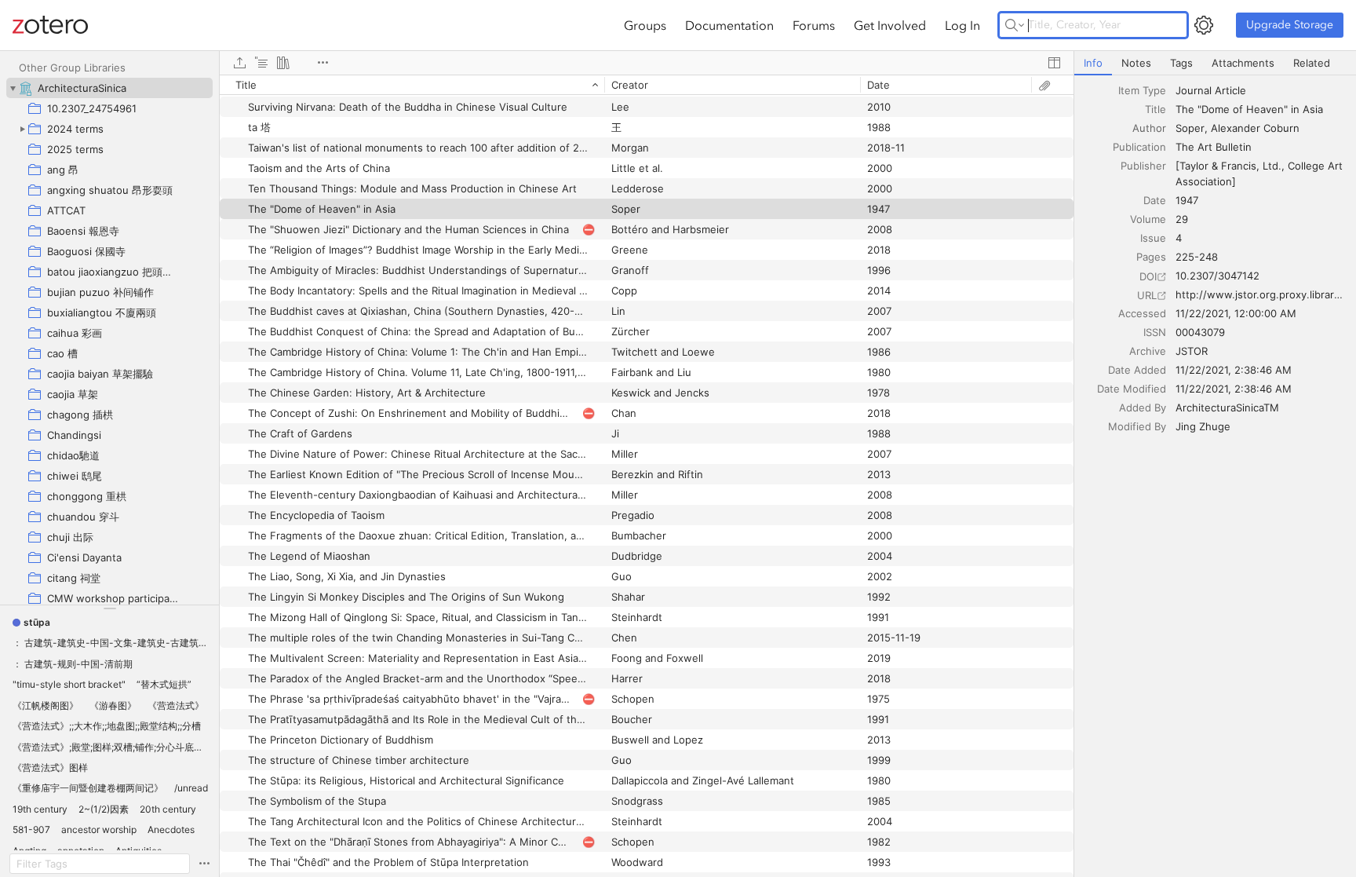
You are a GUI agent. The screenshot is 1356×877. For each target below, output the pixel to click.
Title (1155, 109)
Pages (1151, 256)
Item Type (1142, 90)
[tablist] (1215, 63)
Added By (1142, 407)
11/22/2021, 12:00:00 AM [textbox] (1236, 313)
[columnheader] (412, 84)
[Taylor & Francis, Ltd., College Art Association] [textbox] (1261, 173)
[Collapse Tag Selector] (109, 608)
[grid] (647, 476)
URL (1147, 295)
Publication (1139, 147)
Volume (1148, 219)
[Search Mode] (1014, 25)
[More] (322, 63)
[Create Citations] (261, 63)
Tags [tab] (1181, 63)
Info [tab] (1093, 63)
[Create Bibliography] (283, 63)
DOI (1148, 276)
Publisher (1143, 165)
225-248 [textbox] (1197, 256)
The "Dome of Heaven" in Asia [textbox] (1249, 109)
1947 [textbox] (1187, 200)
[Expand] (22, 128)
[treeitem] (109, 88)
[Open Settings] (1203, 25)
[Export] (239, 63)
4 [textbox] (1179, 238)
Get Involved (890, 25)
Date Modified (1131, 388)
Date (1154, 200)
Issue (1153, 238)
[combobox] (1261, 90)
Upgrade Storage (1289, 24)
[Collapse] (12, 88)
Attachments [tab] (1243, 63)
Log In (962, 25)
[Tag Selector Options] (204, 863)
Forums (814, 25)
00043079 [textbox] (1200, 332)
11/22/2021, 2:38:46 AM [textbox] (1234, 370)
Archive (1147, 351)
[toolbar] (647, 63)
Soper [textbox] (1190, 128)
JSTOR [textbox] (1192, 351)
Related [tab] (1311, 63)
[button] (31, 623)
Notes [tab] (1136, 63)
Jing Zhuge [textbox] (1203, 426)
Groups (645, 25)
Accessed (1142, 313)
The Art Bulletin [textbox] (1214, 147)
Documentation (729, 25)
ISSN (1154, 332)
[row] (647, 85)
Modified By (1137, 426)
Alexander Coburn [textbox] (1255, 128)
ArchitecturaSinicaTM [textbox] (1227, 407)
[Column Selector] (1054, 63)
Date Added (1137, 370)
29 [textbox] (1182, 219)
